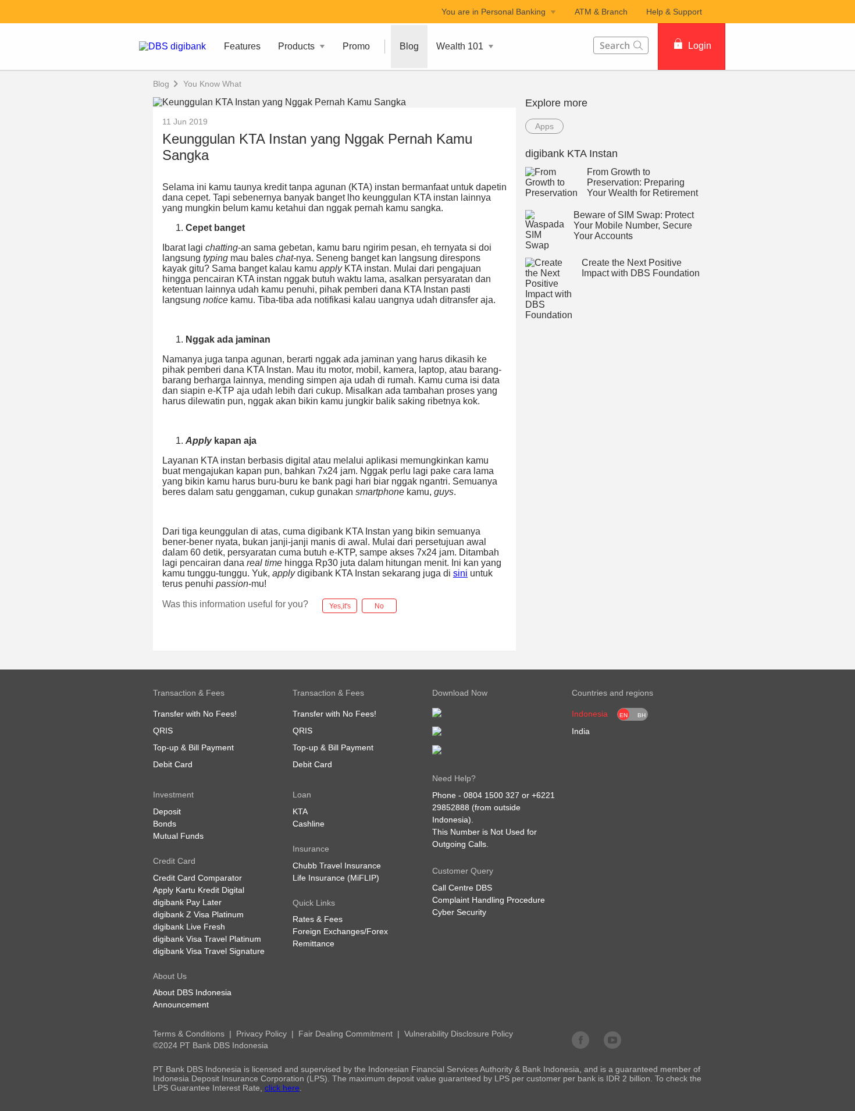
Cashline (309, 823)
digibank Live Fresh (189, 926)
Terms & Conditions (189, 1033)
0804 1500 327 (491, 795)
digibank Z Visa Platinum (198, 914)
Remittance (313, 943)
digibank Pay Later (187, 902)
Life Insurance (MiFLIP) (336, 877)
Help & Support (674, 11)
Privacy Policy (261, 1033)
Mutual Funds (178, 836)
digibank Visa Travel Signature (209, 951)
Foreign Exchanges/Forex (340, 931)
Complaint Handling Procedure (488, 900)
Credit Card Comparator (197, 877)
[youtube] (612, 1039)
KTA (300, 811)
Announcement (181, 1004)
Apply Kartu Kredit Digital (198, 890)
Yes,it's (340, 606)
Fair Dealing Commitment (345, 1033)
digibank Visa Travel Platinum (207, 938)
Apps (544, 126)
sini (460, 573)
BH (641, 715)
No (379, 606)
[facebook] (580, 1039)
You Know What (212, 83)
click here (282, 1087)
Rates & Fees (318, 919)
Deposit (167, 811)
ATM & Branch (601, 11)
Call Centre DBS (462, 887)
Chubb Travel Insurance (337, 865)
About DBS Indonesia (192, 992)
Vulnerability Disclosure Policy (458, 1033)
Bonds (164, 823)
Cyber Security (459, 912)
